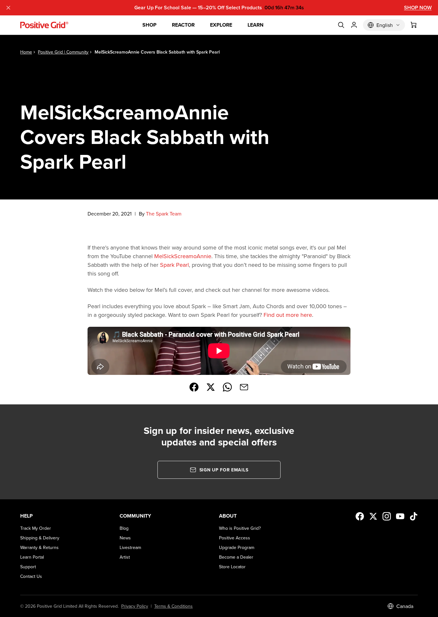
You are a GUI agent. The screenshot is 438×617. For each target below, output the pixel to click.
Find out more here (288, 315)
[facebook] (360, 516)
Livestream (130, 547)
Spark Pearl (174, 265)
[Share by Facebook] (194, 387)
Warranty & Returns (39, 547)
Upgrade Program (236, 547)
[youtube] (400, 516)
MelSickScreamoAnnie (182, 256)
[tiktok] (413, 516)
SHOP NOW (418, 7)
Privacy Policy (134, 606)
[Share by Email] (244, 387)
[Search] (341, 25)
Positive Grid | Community (63, 52)
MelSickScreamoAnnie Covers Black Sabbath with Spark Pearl (157, 52)
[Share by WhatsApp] (227, 387)
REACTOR (183, 25)
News (125, 538)
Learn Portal (32, 557)
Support (28, 566)
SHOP (149, 25)
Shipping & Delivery (39, 538)
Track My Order (35, 528)
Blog (124, 528)
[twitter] (373, 516)
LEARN (256, 25)
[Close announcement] (8, 8)
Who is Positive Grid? (240, 528)
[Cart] (414, 25)
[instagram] (387, 516)
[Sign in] (354, 25)
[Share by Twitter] (210, 387)
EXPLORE (221, 25)
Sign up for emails (223, 470)
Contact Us (31, 576)
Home (26, 52)
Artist (125, 557)
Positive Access (234, 538)
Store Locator (232, 566)
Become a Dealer (236, 557)
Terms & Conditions (173, 606)
